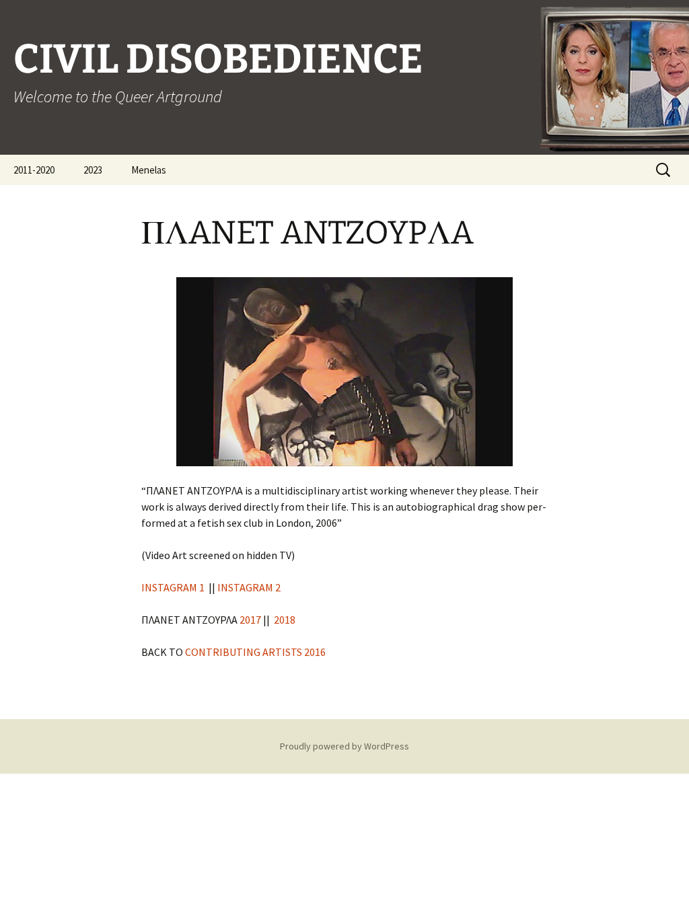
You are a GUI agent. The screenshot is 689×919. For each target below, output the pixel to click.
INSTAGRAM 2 (250, 587)
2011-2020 (34, 169)
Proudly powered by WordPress (344, 746)
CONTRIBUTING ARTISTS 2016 (254, 652)
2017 (250, 619)
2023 (92, 169)
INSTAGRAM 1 (173, 587)
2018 (284, 619)
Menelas (148, 169)
